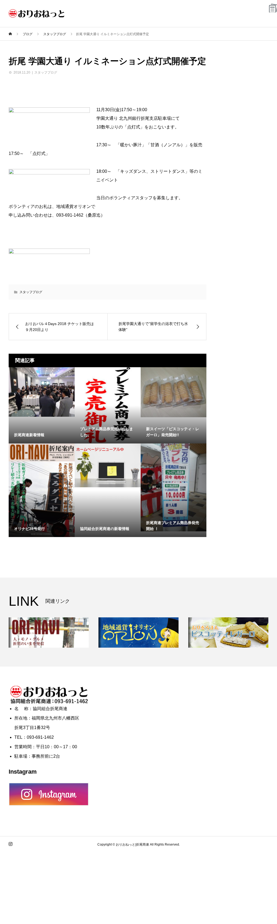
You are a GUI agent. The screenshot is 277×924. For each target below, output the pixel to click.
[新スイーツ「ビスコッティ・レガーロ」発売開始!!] (174, 392)
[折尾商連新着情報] (42, 392)
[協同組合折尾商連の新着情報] (108, 465)
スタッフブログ (45, 72)
